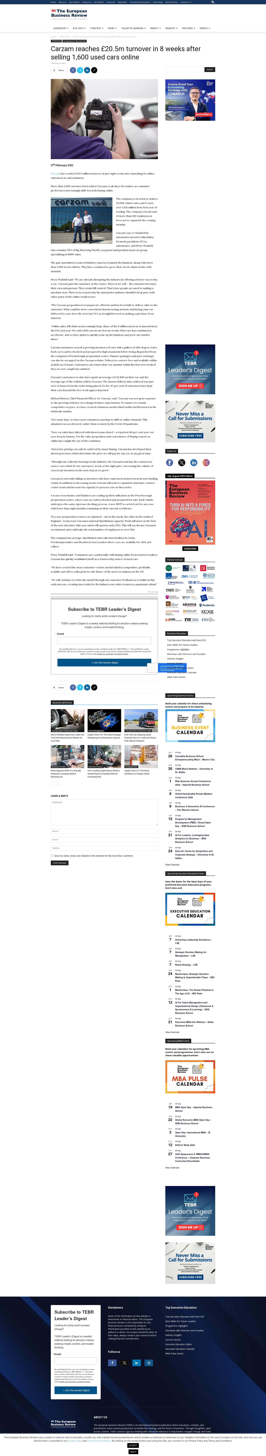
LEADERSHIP (59, 28)
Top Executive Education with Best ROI (186, 640)
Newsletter (122, 2)
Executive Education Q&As (180, 667)
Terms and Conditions (99, 1440)
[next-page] (58, 783)
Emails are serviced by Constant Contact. (112, 654)
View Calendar (172, 864)
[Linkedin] (87, 70)
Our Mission (99, 2)
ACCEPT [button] (133, 1445)
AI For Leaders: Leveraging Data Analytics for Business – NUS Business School (192, 838)
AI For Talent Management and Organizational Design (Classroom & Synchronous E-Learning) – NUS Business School (194, 1007)
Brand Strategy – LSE (186, 964)
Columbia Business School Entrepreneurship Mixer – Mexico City (195, 758)
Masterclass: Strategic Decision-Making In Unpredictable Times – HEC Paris (195, 977)
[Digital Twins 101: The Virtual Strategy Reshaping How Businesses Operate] (104, 720)
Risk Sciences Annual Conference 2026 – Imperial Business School (193, 783)
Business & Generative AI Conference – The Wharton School (195, 808)
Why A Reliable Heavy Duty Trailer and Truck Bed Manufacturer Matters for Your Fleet (67, 738)
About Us (62, 2)
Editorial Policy (171, 2)
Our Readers (74, 2)
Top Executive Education (140, 2)
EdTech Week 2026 (185, 1145)
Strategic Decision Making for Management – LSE (190, 954)
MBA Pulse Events (176, 677)
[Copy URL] (94, 70)
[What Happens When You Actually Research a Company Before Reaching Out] (67, 756)
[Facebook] (73, 70)
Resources (87, 2)
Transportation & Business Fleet (74, 41)
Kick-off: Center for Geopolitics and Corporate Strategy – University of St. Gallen (194, 854)
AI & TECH (78, 28)
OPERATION (64, 36)
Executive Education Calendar (181, 672)
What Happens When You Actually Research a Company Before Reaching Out (66, 773)
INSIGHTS (170, 28)
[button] (213, 2)
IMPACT (154, 28)
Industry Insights (175, 658)
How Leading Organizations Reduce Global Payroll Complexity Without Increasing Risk (104, 773)
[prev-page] (53, 783)
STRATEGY (95, 28)
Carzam (55, 173)
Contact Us (184, 2)
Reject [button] (133, 1451)
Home (53, 2)
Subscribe (111, 2)
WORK (111, 28)
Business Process (59, 767)
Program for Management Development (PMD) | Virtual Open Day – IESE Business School (193, 822)
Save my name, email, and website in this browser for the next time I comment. (93, 855)
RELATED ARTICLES (62, 703)
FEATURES (187, 28)
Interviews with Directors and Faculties (186, 654)
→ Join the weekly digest (104, 662)
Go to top (153, 592)
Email (60, 634)
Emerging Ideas (131, 767)
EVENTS (204, 28)
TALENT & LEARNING (132, 28)
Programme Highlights (178, 649)
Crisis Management (96, 731)
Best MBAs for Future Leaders (182, 644)
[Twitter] (80, 70)
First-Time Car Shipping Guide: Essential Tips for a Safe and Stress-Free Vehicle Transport (140, 738)
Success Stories (175, 663)
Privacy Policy (75, 1440)
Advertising (157, 2)
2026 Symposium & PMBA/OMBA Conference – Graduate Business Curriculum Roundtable (192, 1157)
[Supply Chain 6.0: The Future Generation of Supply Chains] (141, 756)
